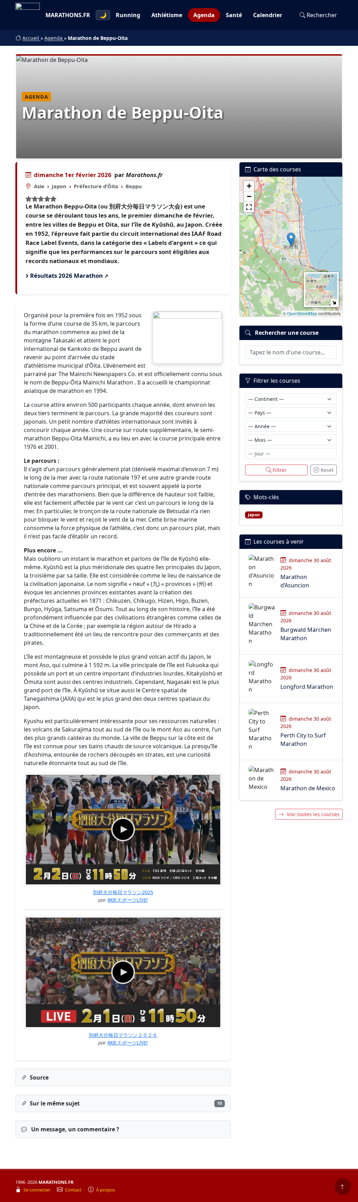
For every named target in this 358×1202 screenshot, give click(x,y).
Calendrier (267, 15)
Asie (39, 186)
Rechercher (322, 15)
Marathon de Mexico (307, 788)
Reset (327, 470)
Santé (234, 15)
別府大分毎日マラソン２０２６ (123, 1035)
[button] (291, 239)
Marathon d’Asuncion (294, 581)
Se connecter (37, 1190)
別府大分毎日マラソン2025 (123, 892)
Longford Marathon (306, 687)
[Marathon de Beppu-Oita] (187, 337)
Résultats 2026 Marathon (66, 275)
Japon (59, 186)
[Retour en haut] (343, 1186)
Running (128, 15)
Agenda (204, 15)
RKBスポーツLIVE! (127, 900)
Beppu (134, 186)
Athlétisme (166, 15)
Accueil (31, 38)
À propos (105, 1190)
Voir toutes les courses (313, 814)
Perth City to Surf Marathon (303, 739)
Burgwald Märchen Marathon (305, 634)
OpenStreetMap (302, 313)
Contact (74, 1190)
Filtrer (280, 470)
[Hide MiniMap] (334, 302)
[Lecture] (123, 829)
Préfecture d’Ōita (96, 186)
